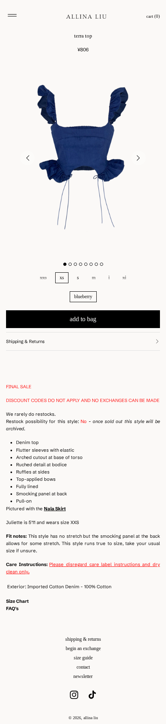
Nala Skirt (55, 508)
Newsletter (83, 676)
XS (62, 277)
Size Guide (83, 658)
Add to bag (83, 319)
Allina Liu (90, 718)
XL (124, 277)
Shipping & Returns (83, 639)
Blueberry (83, 296)
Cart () (153, 16)
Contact (83, 667)
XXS (43, 277)
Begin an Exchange (83, 648)
